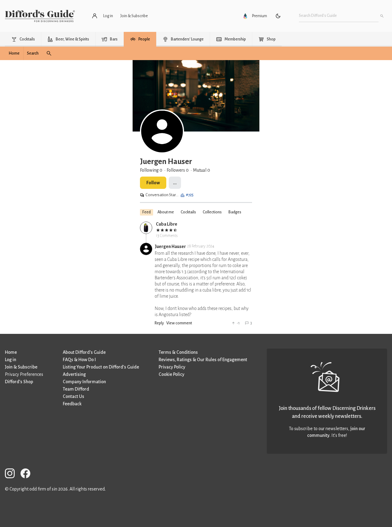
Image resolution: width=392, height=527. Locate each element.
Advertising (74, 374)
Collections (212, 212)
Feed (146, 212)
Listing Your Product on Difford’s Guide (101, 367)
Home (11, 352)
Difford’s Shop (19, 381)
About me (165, 212)
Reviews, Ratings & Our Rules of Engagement (203, 359)
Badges (234, 212)
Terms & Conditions (178, 352)
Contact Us (73, 396)
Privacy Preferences (24, 374)
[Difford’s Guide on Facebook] (28, 474)
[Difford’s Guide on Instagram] (12, 474)
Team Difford (76, 389)
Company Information (84, 381)
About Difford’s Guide (84, 352)
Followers (178, 170)
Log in (10, 359)
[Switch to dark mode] (278, 16)
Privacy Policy (172, 367)
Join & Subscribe (21, 367)
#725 (190, 195)
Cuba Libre (166, 224)
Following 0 (151, 170)
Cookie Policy (171, 374)
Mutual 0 (201, 170)
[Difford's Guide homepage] (40, 16)
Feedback (72, 403)
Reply (159, 323)
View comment (179, 323)
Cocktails (188, 212)
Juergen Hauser (170, 246)
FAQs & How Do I (79, 359)
